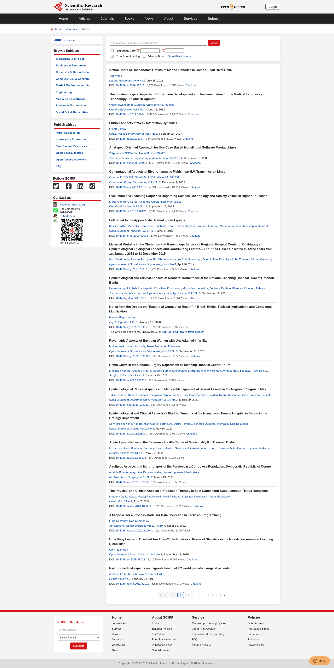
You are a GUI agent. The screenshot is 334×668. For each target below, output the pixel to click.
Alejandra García (149, 201)
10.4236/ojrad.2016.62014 (132, 235)
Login (272, 6)
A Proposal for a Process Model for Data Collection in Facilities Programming (165, 515)
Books (129, 18)
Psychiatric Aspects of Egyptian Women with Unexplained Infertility (158, 340)
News (149, 18)
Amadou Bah (230, 370)
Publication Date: (125, 50)
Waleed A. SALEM (168, 177)
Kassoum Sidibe (238, 394)
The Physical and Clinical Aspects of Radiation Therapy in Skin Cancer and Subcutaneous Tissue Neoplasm (188, 490)
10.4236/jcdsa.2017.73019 (132, 298)
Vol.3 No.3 (139, 109)
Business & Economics (71, 65)
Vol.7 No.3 (194, 293)
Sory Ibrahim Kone (120, 423)
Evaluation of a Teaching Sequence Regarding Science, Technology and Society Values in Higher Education (188, 196)
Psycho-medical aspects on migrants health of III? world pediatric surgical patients (169, 568)
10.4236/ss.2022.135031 (131, 457)
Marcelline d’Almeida (195, 288)
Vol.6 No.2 (149, 230)
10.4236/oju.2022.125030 (131, 433)
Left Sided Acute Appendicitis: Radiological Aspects (147, 220)
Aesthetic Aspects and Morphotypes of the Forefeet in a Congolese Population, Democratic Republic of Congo (190, 466)
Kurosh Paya (136, 573)
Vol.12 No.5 (147, 428)
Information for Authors (71, 139)
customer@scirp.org (72, 204)
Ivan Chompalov (139, 520)
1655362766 (68, 215)
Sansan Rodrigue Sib (143, 259)
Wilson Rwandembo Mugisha (127, 104)
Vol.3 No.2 (124, 578)
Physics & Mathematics (71, 105)
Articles (84, 18)
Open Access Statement (71, 159)
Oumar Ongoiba (247, 448)
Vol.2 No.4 (176, 158)
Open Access (256, 623)
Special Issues (161, 650)
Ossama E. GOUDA (121, 177)
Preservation (255, 634)
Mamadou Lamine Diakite (232, 423)
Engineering (64, 92)
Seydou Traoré (218, 394)
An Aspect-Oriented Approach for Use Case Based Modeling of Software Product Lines (172, 147)
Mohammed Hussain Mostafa (127, 346)
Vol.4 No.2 (151, 133)
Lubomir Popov (118, 520)
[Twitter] (56, 186)
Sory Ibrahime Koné (195, 394)
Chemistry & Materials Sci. (73, 72)
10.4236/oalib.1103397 (130, 138)
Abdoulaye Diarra (185, 370)
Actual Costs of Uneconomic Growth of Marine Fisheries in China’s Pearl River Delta (170, 70)
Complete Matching (128, 56)
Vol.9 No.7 (139, 80)
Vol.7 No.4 (170, 264)
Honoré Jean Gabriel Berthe (151, 423)
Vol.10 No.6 (125, 501)
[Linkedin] (80, 186)
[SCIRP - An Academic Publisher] (78, 6)
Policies (254, 617)
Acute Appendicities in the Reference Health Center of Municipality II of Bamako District (173, 442)
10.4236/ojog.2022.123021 (132, 404)
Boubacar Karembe (143, 448)
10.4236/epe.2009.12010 (131, 187)
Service (198, 617)
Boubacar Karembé (209, 370)
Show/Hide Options (179, 56)
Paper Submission (68, 132)
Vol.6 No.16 (140, 206)
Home (63, 18)
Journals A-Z (119, 623)
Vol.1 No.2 (154, 182)
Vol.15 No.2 (146, 477)
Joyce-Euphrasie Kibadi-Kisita (181, 472)
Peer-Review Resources (71, 146)
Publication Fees (162, 644)
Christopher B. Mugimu (160, 104)
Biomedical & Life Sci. (70, 58)
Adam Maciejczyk (219, 496)
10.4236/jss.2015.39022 (130, 559)
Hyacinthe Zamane (237, 259)
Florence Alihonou (243, 288)
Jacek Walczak (171, 496)
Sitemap (117, 639)
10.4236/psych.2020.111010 (133, 326)
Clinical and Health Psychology (183, 331)
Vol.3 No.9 (156, 554)
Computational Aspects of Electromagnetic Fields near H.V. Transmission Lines (167, 171)
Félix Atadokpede (142, 288)
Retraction (254, 639)
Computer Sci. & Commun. (73, 78)
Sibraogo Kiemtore (169, 259)
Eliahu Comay (117, 128)
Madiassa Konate (119, 370)
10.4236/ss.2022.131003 (131, 380)
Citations (191, 85)
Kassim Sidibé (117, 225)
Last (223, 595)
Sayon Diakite (164, 448)
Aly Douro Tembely (180, 423)
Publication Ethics (258, 628)
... (205, 595)
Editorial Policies (162, 628)
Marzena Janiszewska (122, 496)
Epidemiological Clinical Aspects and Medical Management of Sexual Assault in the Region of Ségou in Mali (187, 389)
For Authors (159, 634)
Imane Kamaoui (186, 225)
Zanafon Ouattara (205, 423)
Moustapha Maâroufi (255, 225)
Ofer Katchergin (119, 549)
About (168, 18)
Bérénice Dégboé (220, 288)
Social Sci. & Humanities (72, 112)
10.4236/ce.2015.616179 (131, 211)
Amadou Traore (141, 370)
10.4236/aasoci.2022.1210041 (134, 530)
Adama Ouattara (261, 259)
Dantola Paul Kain (214, 259)
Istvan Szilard (153, 573)
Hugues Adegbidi (119, 288)
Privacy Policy (256, 644)
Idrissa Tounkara (119, 448)
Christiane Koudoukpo (167, 288)
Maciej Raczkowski (149, 496)
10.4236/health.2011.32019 (132, 583)
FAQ (58, 166)
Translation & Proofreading (208, 634)
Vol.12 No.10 (155, 525)
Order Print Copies (203, 628)
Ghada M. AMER (145, 177)
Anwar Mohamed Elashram (163, 346)
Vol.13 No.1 (137, 375)
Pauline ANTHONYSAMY (149, 153)
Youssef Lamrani (208, 225)
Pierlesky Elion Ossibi (141, 225)
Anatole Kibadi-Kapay (122, 472)
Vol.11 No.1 (131, 322)
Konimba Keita (227, 448)
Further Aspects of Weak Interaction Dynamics (143, 123)
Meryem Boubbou (231, 225)
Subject (116, 628)
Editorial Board (156, 56)
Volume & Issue (201, 644)
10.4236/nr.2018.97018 (130, 85)
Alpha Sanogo (172, 394)
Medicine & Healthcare (70, 98)
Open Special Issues (69, 152)
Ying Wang (115, 75)
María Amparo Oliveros (123, 201)
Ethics (155, 623)
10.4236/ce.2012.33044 (130, 114)
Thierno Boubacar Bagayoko (145, 394)
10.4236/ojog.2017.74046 (131, 269)
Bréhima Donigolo (260, 394)
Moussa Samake (163, 370)
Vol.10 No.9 (171, 351)
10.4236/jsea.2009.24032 (131, 162)
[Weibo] (92, 186)
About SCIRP (163, 617)
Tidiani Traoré (117, 394)
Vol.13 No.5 (137, 452)
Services (190, 18)
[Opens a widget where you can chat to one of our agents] (319, 661)
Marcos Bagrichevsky (122, 317)
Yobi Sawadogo (191, 259)
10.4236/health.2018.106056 (133, 506)
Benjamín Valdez (171, 201)
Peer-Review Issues (164, 639)
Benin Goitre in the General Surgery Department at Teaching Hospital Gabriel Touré (169, 365)
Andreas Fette (118, 573)
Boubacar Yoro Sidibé (253, 370)
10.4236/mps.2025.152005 (132, 482)
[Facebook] (69, 186)
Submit (213, 18)
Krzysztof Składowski (194, 496)
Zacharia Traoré (165, 225)
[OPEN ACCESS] (233, 6)
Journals (107, 18)
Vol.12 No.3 (171, 399)
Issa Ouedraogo (119, 259)
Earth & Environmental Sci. (73, 85)
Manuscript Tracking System (209, 623)
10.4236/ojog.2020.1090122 (133, 356)
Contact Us (118, 644)
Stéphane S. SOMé (121, 153)
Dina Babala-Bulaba (149, 472)
